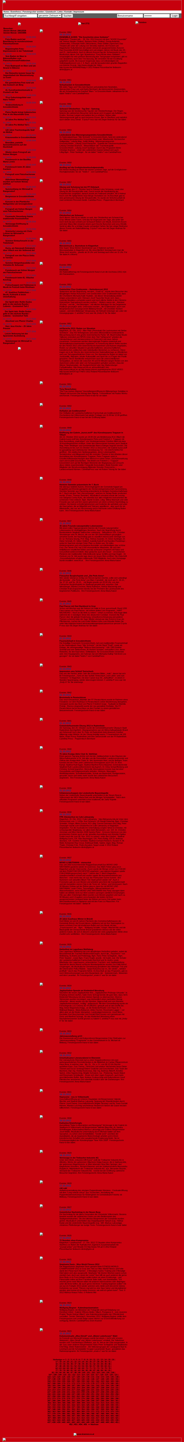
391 (117, 1413)
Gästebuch (50, 12)
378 (54, 1413)
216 (68, 1390)
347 (49, 1409)
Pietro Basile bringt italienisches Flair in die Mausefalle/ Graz (19, 113)
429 (83, 1420)
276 (68, 1398)
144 (83, 1379)
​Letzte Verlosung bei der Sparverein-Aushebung (15, 335)
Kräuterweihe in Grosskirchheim (20, 137)
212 (49, 1390)
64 (64, 1368)
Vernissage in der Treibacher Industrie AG (79, 1158)
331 (117, 1405)
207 (97, 1388)
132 (97, 1377)
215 (63, 1390)
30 (106, 1362)
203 (78, 1388)
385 (87, 1413)
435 (112, 1420)
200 (63, 1388)
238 (102, 1392)
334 (58, 1407)
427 (73, 1420)
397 (73, 1416)
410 (63, 1418)
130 (87, 1377)
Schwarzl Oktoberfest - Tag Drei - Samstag (79, 109)
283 (102, 1398)
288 (54, 1401)
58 (98, 1366)
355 (87, 1409)
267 (97, 1396)
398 (78, 1416)
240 (112, 1392)
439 (58, 1422)
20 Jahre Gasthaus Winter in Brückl (76, 919)
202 (73, 1388)
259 (58, 1396)
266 (92, 1396)
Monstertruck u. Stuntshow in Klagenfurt (78, 246)
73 (98, 1368)
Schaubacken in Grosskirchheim (74, 85)
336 (68, 1407)
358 (102, 1409)
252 (97, 1394)
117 (97, 1375)
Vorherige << (59, 1359)
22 (75, 1362)
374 (107, 1411)
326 (92, 1405)
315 (112, 1403)
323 (78, 1405)
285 (112, 1398)
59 (102, 1366)
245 (63, 1394)
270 (112, 1396)
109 (59, 1375)
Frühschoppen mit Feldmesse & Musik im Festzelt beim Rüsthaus (19, 286)
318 (54, 1405)
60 (106, 1366)
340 (87, 1407)
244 (58, 1394)
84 (83, 1370)
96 (68, 1372)
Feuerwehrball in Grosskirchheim (75, 641)
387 (97, 1413)
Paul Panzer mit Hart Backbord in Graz (77, 606)
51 (72, 1366)
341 (92, 1407)
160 (87, 1381)
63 (60, 1368)
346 (117, 1407)
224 (107, 1390)
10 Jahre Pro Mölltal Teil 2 (17, 119)
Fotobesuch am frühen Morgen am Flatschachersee (19, 271)
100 (83, 1372)
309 (83, 1403)
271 (117, 1396)
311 (92, 1403)
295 (87, 1401)
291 (68, 1401)
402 (97, 1416)
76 (109, 1368)
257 (49, 1396)
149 (107, 1379)
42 (94, 1364)
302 (49, 1403)
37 (75, 1364)
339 (83, 1407)
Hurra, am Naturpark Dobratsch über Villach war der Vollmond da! (19, 249)
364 (58, 1411)
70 (87, 1368)
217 (73, 1390)
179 (107, 1383)
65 (68, 1368)
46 (109, 1364)
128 (78, 1377)
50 (68, 1366)
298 (102, 1401)
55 (87, 1366)
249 (83, 1394)
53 (79, 1366)
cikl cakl (63, 1188)
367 (73, 1411)
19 (64, 1362)
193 (102, 1385)
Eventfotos (16, 12)
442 (73, 1422)
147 (97, 1379)
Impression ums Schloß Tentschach (76, 671)
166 (117, 1381)
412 (73, 1418)
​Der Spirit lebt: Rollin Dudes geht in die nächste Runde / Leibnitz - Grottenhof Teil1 (17, 313)
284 (107, 1398)
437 (49, 1422)
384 (83, 1413)
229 (58, 1392)
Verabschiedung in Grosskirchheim (13, 106)
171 (68, 1383)
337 (73, 1407)
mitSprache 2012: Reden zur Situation (77, 328)
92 (53, 1372)
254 (107, 1394)
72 (94, 1368)
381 (68, 1413)
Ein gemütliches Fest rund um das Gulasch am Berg (18, 84)
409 (59, 1418)
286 (117, 1398)
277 (73, 1398)
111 (69, 1375)
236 (92, 1392)
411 (68, 1418)
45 (106, 1364)
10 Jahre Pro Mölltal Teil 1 (17, 125)
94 (60, 1372)
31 (109, 1362)
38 (79, 1364)
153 (54, 1381)
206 (93, 1388)
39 (83, 1364)
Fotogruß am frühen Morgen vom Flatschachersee (17, 210)
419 (107, 1418)
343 (102, 1407)
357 (97, 1409)
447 (97, 1422)
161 (92, 1381)
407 (49, 1418)
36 (72, 1364)
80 (68, 1370)
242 (49, 1394)
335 (63, 1407)
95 (64, 1372)
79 (64, 1370)
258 (54, 1396)
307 (73, 1403)
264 (83, 1396)
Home (6, 12)
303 (54, 1403)
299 (107, 1401)
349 (58, 1409)
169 (58, 1383)
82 (75, 1370)
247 (73, 1394)
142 (73, 1379)
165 (112, 1381)
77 (57, 1370)
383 (78, 1413)
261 (68, 1396)
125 (63, 1377)
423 (54, 1420)
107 (50, 1375)
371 (92, 1411)
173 (78, 1383)
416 (92, 1418)
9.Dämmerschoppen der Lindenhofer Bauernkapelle (83, 793)
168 (54, 1383)
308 (78, 1403)
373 (102, 1411)
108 (55, 1375)
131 (92, 1377)
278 (78, 1398)
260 (63, 1396)
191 (92, 1385)
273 (54, 1398)
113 (78, 1375)
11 (94, 1359)
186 (68, 1385)
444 (83, 1422)
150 (112, 1379)
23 (79, 1362)
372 (97, 1411)
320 (63, 1405)
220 (87, 1390)
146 (92, 1379)
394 (58, 1416)
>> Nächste (93, 1424)
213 (54, 1390)
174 (83, 1383)
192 (97, 1385)
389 (107, 1413)
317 (49, 1405)
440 (63, 1422)
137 (49, 1379)
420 (112, 1418)
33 (60, 1364)
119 (106, 1375)
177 (97, 1383)
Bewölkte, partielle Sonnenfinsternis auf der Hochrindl (15, 144)
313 (102, 1403)
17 (57, 1362)
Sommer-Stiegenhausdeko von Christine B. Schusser (19, 264)
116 (92, 1375)
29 (102, 1362)
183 (54, 1385)
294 (83, 1401)
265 (87, 1396)
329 (107, 1405)
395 (63, 1416)
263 (78, 1396)
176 (92, 1383)
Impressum (78, 12)
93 (57, 1372)
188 (78, 1385)
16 (113, 1359)
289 (58, 1401)
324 (83, 1405)
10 (90, 1359)
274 (58, 1398)
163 (102, 1381)
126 (68, 1377)
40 (87, 1364)
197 (49, 1388)
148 (102, 1379)
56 (90, 1366)
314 (107, 1403)
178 (102, 1383)
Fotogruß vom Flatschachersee (20, 174)
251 (92, 1394)
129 (83, 1377)
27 (94, 1362)
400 (87, 1416)
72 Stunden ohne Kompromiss (73, 1240)
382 (73, 1413)
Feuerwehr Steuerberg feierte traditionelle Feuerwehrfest (18, 217)
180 (112, 1383)
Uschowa (63, 270)
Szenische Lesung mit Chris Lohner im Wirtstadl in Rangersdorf (17, 233)
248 (78, 1394)
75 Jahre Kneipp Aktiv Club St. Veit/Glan (78, 754)
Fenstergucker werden (33, 12)
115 (87, 1375)
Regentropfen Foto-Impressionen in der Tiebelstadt (18, 50)
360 (112, 1409)
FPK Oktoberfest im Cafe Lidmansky (76, 817)
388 (102, 1413)
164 (107, 1381)
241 (117, 1392)
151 (117, 1379)
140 (63, 1379)
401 (92, 1416)
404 (107, 1416)
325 (87, 1405)
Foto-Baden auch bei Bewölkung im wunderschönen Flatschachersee (18, 41)
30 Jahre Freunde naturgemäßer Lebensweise (81, 526)
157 (73, 1381)
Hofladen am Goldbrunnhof (72, 411)
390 (112, 1413)
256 (117, 1394)
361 (117, 1409)
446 (92, 1422)
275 (63, 1398)
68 (79, 1368)
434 (107, 1420)
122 (49, 1377)
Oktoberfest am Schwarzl (71, 215)
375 (112, 1411)
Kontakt (68, 12)
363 (54, 1411)
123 (54, 1377)
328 (102, 1405)
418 (102, 1418)
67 (75, 1368)
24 (83, 1362)
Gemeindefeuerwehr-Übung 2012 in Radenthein (82, 726)
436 (117, 1420)
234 (83, 1392)
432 (97, 1420)
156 (68, 1381)
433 (102, 1420)
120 (111, 1375)
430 (87, 1420)
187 (73, 1385)
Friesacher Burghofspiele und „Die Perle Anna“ (81, 576)
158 (78, 1381)
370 (87, 1411)
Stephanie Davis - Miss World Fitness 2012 (79, 1264)
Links (60, 12)
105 (107, 1372)
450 (112, 1422)
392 (49, 1416)
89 (102, 1370)
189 (83, 1385)
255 (112, 1394)
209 (107, 1388)
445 (87, 1422)
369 (83, 1411)
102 (93, 1372)
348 (54, 1409)
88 (98, 1370)
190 (87, 1385)
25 (87, 1362)
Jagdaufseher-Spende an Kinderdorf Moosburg (81, 990)
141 (68, 1379)
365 (63, 1411)
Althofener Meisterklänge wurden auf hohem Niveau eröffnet (16, 181)
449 (107, 1422)
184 (58, 1385)
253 (102, 1394)
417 (97, 1418)
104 (103, 1372)
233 (78, 1392)
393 (54, 1416)
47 (57, 1366)
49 (64, 1366)
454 (80, 1424)
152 (49, 1381)
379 (58, 1413)
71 (90, 1368)
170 (63, 1383)
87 (94, 1370)
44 (102, 1364)
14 (105, 1359)
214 (58, 1390)
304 (59, 1403)
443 (78, 1422)
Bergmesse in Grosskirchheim (19, 196)
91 (109, 1370)
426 (68, 1420)
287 (49, 1401)
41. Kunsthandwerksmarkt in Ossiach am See (18, 91)
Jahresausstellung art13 (70, 1036)
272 (49, 1398)
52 (75, 1366)
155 (63, 1381)
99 (79, 1372)
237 (97, 1392)
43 (98, 1364)
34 (64, 1364)
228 (54, 1392)
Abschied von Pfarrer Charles (19, 321)
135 (112, 1377)
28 (98, 1362)
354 (83, 1409)
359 (107, 1409)
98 (75, 1372)
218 (78, 1390)
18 (60, 1362)
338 (78, 1407)
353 (78, 1409)
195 (112, 1385)
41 (90, 1364)
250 (87, 1394)
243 (54, 1394)
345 (112, 1407)
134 (107, 1377)
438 (54, 1422)
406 (117, 1416)
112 (73, 1375)
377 (49, 1413)
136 (117, 1377)
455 (85, 1424)
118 (101, 1375)
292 (73, 1401)
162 (97, 1381)
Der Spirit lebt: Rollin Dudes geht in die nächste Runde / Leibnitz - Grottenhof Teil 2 (17, 304)
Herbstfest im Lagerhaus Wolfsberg (76, 949)
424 (58, 1420)
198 (54, 1388)
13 (102, 1359)
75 (106, 1368)
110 (64, 1375)
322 (73, 1405)
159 (83, 1381)
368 (78, 1411)
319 (58, 1405)
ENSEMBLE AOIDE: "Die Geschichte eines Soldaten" (84, 37)
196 (117, 1385)
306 (68, 1403)
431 (92, 1420)
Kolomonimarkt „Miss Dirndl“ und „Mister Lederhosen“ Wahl (88, 1336)
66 (72, 1368)
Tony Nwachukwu (67, 389)
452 (70, 1424)
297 (97, 1401)
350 (63, 1409)
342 (97, 1407)
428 (78, 1420)
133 (102, 1377)
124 (58, 1377)
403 (102, 1416)
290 (63, 1401)
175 (87, 1383)
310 (88, 1403)
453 (75, 1424)
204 (83, 1388)
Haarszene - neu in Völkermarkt (74, 1097)
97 (72, 1372)
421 (117, 1418)
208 (102, 1388)
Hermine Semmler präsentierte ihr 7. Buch (79, 485)
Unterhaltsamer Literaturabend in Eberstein (79, 1058)
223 (102, 1390)
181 (117, 1383)
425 (63, 1420)
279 (83, 1398)
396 (68, 1416)
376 (117, 1411)
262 (73, 1396)
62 (57, 1368)
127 (73, 1377)
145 (87, 1379)
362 (49, 1411)
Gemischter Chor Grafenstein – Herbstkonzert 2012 (83, 289)
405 (112, 1416)
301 (117, 1401)
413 (78, 1418)
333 (54, 1407)
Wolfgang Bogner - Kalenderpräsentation (78, 1308)
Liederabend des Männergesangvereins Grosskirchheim (85, 135)
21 (72, 1362)
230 (63, 1392)
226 (117, 1390)
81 (72, 1370)
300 (112, 1401)
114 (83, 1375)
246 (68, 1394)
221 (92, 1390)
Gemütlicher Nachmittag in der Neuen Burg (79, 1212)
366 (68, 1411)
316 (117, 1403)
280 (87, 1398)
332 (49, 1407)
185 (63, 1385)
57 (94, 1366)
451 (117, 1422)
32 (57, 1364)
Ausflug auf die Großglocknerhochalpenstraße (81, 167)
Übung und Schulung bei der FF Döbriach (79, 187)
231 (68, 1392)
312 (97, 1403)
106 (112, 1372)
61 (109, 1366)
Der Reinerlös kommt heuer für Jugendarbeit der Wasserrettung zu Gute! (18, 75)
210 (112, 1388)
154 (58, 1381)
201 (68, 1388)
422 (49, 1420)
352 (73, 1409)
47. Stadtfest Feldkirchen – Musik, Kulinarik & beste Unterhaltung (17, 294)
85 (87, 1370)
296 (92, 1401)
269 (107, 1396)
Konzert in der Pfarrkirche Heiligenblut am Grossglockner (18, 203)
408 (54, 1418)
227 (49, 1392)
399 (83, 1416)
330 (112, 1405)
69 (83, 1368)
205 (88, 1388)
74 (102, 1368)
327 (97, 1405)
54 (83, 1366)
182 (49, 1385)
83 (79, 1370)
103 (98, 1372)
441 (68, 1422)
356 (92, 1409)
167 (49, 1383)
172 (73, 1383)
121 (116, 1375)
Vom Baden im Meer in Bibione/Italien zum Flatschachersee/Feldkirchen (16, 58)
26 (90, 1362)
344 (107, 1407)
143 (78, 1379)
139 (58, 1379)
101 (88, 1372)
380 (63, 1413)
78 (60, 1370)
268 (102, 1396)
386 (92, 1413)
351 (68, 1409)
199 (59, 1388)
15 (109, 1359)
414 (83, 1418)
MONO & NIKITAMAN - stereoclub (75, 862)
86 (90, 1370)
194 (107, 1385)
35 (68, 1364)
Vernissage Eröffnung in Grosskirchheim (15, 225)
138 (54, 1379)
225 (112, 1390)
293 (78, 1401)
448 (102, 1422)
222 (97, 1390)
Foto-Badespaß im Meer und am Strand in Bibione (19, 67)
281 (92, 1398)
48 (60, 1366)
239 (107, 1392)
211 (117, 1388)
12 (98, 1359)
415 (87, 1418)
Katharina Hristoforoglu (70, 1123)
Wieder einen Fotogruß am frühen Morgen (17, 153)
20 (68, 1362)
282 (97, 1398)
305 (63, 1403)
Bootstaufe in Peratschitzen (72, 697)
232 (73, 1392)
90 (106, 1370)
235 (87, 1392)
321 (68, 1405)
